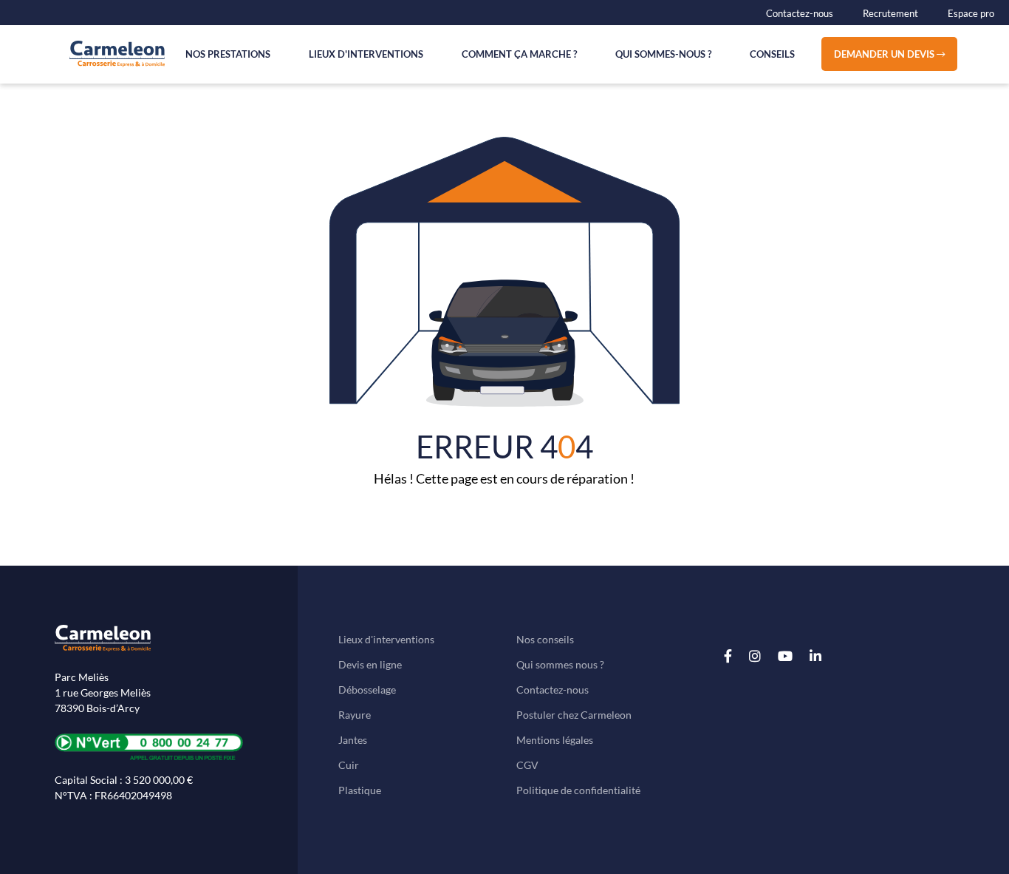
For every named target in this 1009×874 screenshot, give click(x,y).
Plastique (359, 790)
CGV (527, 765)
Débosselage (367, 689)
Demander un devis (885, 54)
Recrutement (890, 13)
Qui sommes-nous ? (663, 54)
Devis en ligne (370, 664)
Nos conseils (545, 639)
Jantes (352, 740)
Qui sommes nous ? (560, 664)
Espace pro (971, 13)
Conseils (772, 54)
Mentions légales (554, 740)
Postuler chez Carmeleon (574, 714)
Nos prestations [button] (227, 54)
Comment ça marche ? (519, 54)
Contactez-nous (799, 13)
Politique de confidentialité (578, 790)
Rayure (354, 714)
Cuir (348, 765)
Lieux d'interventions (366, 54)
